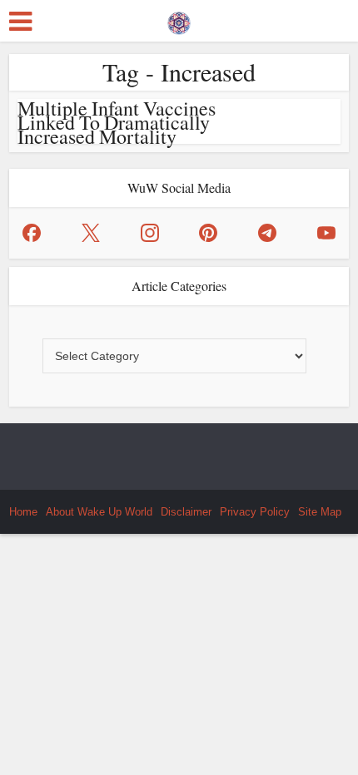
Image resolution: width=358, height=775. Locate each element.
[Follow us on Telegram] (267, 233)
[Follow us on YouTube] (326, 233)
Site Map (319, 512)
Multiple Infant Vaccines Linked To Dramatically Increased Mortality (116, 122)
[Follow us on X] (91, 233)
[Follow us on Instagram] (150, 233)
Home (23, 512)
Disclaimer (186, 512)
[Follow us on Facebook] (31, 233)
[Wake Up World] (179, 19)
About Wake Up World (99, 512)
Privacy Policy (255, 512)
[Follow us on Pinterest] (208, 233)
